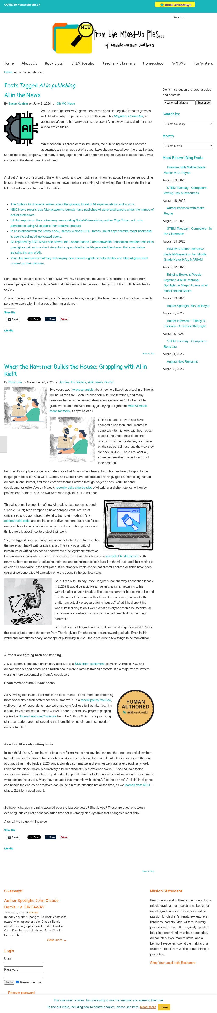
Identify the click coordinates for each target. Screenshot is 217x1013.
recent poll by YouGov (96, 700)
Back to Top (148, 354)
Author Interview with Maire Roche (184, 210)
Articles (64, 382)
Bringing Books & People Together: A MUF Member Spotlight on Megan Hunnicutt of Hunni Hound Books (186, 283)
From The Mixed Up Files (108, 37)
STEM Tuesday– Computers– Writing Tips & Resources (186, 190)
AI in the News (22, 95)
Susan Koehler (18, 103)
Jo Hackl (33, 912)
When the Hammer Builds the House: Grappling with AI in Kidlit (75, 370)
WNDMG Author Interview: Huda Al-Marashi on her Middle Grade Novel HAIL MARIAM (185, 254)
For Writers (78, 382)
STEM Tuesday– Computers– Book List (186, 343)
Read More (148, 1007)
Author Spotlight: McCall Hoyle (188, 306)
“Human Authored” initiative (37, 716)
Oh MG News (66, 103)
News (99, 382)
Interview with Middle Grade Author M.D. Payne (184, 170)
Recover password (21, 992)
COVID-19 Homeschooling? (22, 4)
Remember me (30, 982)
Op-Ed (108, 382)
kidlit (91, 382)
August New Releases (182, 361)
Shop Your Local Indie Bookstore (172, 962)
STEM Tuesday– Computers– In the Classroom (188, 231)
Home (8, 72)
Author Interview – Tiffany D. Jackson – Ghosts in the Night (185, 323)
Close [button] (164, 1007)
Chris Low (15, 382)
